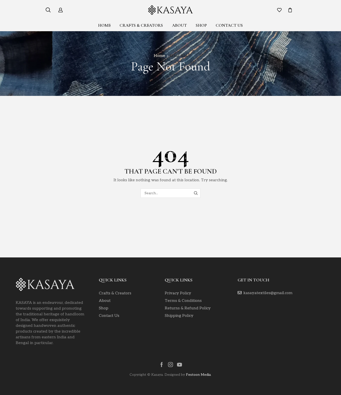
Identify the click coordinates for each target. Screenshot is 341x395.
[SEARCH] (195, 193)
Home (104, 25)
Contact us (229, 25)
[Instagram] (170, 364)
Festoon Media (198, 375)
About (179, 25)
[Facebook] (161, 364)
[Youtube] (179, 364)
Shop (201, 25)
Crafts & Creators (141, 25)
